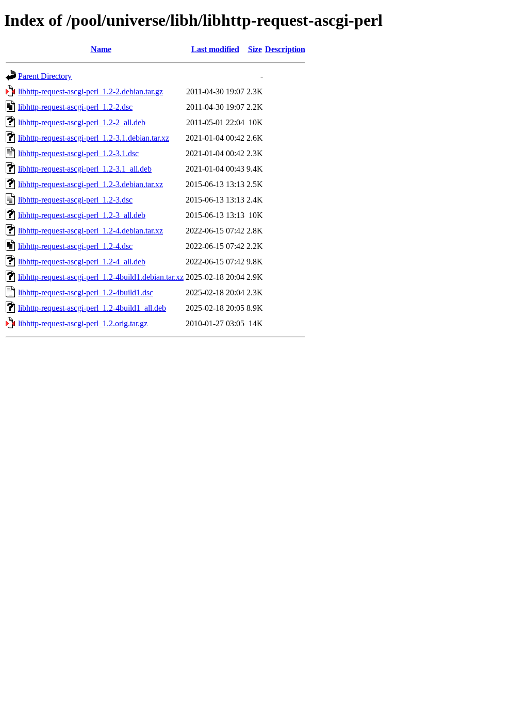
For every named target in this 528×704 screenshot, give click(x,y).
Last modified (215, 49)
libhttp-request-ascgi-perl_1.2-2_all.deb (81, 122)
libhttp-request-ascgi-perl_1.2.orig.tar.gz (82, 323)
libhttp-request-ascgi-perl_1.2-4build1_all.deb (92, 308)
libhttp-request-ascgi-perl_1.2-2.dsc (75, 107)
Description (285, 49)
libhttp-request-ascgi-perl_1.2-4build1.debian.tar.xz (101, 277)
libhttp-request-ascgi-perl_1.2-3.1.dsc (78, 153)
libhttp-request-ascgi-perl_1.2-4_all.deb (81, 261)
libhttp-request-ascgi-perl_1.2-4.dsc (75, 246)
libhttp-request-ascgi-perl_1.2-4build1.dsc (85, 292)
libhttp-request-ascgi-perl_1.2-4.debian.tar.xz (90, 230)
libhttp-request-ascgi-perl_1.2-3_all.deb (81, 215)
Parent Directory (45, 76)
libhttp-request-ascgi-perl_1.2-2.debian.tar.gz (90, 91)
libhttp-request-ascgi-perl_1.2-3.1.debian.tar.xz (93, 137)
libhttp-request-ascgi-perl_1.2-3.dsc (75, 199)
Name (101, 49)
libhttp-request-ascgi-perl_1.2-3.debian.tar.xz (90, 184)
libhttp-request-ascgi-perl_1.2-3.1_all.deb (85, 168)
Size (255, 49)
